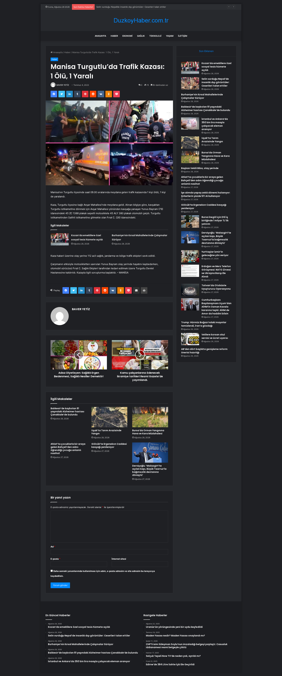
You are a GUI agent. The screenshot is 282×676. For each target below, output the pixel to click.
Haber (114, 36)
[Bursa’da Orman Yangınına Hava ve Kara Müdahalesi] (150, 417)
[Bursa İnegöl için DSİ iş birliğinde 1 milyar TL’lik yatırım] (190, 221)
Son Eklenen (206, 51)
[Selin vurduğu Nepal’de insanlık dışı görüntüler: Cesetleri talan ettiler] (190, 83)
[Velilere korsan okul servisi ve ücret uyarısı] (190, 339)
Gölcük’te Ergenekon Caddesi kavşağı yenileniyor (109, 445)
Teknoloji (155, 36)
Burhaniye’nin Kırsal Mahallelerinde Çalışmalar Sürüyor (123, 7)
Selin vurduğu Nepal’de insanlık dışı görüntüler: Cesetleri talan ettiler (215, 82)
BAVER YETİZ (62, 85)
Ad (53, 546)
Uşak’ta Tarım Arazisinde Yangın (106, 432)
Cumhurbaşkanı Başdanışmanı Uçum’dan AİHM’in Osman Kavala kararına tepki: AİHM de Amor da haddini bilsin (216, 306)
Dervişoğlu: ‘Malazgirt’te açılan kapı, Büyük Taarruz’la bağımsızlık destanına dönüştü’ (149, 470)
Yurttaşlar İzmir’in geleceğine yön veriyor (215, 253)
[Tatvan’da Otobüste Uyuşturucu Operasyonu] (190, 290)
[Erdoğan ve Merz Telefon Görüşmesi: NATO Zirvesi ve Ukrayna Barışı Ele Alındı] (190, 271)
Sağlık (141, 36)
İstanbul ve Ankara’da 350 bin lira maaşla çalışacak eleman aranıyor (215, 124)
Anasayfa (100, 36)
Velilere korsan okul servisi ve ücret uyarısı (215, 336)
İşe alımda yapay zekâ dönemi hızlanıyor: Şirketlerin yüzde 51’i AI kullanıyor (205, 194)
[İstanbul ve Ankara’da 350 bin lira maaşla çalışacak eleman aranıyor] (190, 123)
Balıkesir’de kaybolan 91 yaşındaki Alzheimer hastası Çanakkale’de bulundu (67, 411)
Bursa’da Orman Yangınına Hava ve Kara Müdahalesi (148, 432)
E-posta (55, 559)
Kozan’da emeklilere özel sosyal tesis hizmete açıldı (216, 67)
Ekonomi (127, 36)
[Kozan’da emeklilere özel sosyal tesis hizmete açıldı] (60, 239)
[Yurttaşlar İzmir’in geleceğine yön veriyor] (190, 256)
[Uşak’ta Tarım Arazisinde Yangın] (109, 417)
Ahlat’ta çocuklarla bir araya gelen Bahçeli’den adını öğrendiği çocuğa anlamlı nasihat (68, 448)
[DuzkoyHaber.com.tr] (141, 20)
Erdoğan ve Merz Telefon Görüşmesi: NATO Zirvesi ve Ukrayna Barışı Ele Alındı (216, 271)
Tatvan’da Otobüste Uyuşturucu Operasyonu (216, 287)
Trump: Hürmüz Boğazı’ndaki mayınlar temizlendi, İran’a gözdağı (203, 324)
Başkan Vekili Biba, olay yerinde (200, 168)
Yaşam (169, 36)
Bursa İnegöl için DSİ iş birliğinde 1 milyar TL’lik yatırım (215, 220)
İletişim (182, 36)
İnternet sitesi (119, 559)
